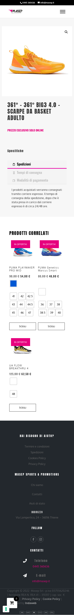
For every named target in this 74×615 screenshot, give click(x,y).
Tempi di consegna (29, 172)
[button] (66, 32)
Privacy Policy (31, 599)
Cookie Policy (51, 599)
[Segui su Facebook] (33, 539)
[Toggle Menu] (62, 11)
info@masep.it (41, 581)
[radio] (13, 283)
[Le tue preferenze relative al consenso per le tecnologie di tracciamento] (6, 609)
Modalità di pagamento (32, 180)
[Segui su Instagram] (41, 539)
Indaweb (30, 603)
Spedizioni (24, 163)
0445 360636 (41, 566)
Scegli (22, 326)
